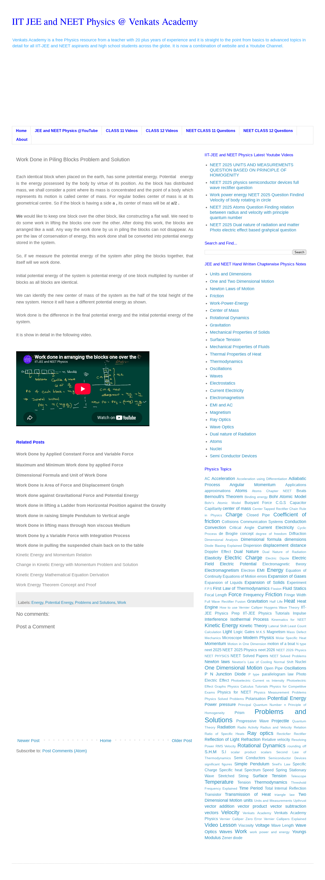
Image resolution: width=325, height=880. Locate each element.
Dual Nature (246, 551)
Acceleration (223, 478)
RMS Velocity (226, 746)
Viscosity (246, 825)
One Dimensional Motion (233, 668)
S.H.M (211, 751)
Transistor (213, 794)
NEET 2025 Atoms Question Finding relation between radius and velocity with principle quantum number (252, 212)
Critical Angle (241, 527)
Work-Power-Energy (229, 303)
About (21, 139)
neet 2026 (266, 650)
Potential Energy (59, 602)
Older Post (182, 740)
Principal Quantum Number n (262, 705)
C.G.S (281, 502)
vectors (211, 812)
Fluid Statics (294, 588)
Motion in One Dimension (246, 644)
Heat (289, 601)
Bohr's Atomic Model (223, 503)
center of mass (237, 508)
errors (262, 576)
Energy (37, 602)
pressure (227, 704)
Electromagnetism (227, 397)
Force (234, 594)
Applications (295, 485)
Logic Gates (244, 632)
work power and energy (270, 832)
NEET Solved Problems (288, 656)
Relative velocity (276, 739)
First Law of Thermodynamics (241, 588)
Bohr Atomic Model (287, 496)
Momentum (215, 643)
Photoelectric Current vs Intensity (258, 680)
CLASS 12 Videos (162, 131)
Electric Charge (243, 558)
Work (121, 602)
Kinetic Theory (253, 625)
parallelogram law (278, 674)
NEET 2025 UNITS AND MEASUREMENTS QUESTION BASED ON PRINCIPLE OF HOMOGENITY (251, 169)
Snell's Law (281, 764)
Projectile (280, 721)
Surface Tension (225, 339)
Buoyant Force (258, 502)
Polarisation (256, 698)
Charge (234, 515)
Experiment (296, 582)
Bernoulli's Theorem (224, 496)
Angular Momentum (253, 484)
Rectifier (300, 734)
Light (227, 631)
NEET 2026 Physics (291, 650)
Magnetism (220, 412)
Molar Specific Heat (291, 638)
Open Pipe (273, 668)
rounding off (296, 746)
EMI (261, 570)
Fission (276, 589)
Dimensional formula (261, 539)
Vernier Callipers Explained (285, 819)
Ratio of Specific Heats (224, 734)
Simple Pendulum (251, 764)
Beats (301, 491)
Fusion (240, 601)
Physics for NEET (234, 692)
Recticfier (284, 734)
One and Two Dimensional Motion (242, 281)
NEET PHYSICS (217, 656)
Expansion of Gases (287, 576)
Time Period (251, 788)
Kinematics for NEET (288, 619)
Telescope (298, 776)
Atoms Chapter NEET (272, 491)
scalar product (243, 752)
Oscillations (221, 368)
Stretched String (233, 776)
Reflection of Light (222, 739)
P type (253, 674)
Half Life (276, 601)
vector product (252, 806)
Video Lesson (220, 825)
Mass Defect (296, 632)
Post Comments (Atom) (64, 750)
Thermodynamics (226, 361)
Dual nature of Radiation (233, 434)
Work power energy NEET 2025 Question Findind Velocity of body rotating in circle (257, 197)
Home (21, 131)
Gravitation (220, 325)
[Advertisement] (162, 90)
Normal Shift (283, 662)
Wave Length (282, 825)
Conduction (295, 521)
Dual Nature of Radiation (284, 552)
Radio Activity (247, 727)
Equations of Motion (239, 576)
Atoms (216, 441)
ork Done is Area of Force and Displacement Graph (72, 485)
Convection (215, 527)
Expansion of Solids (265, 582)
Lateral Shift (277, 626)
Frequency (253, 594)
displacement (275, 545)
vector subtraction (288, 806)
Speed (268, 770)
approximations (218, 491)
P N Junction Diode (225, 674)
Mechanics (213, 638)
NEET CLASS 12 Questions (268, 131)
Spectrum (252, 770)
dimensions (295, 539)
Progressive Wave (252, 721)
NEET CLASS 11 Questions (210, 131)
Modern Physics (258, 637)
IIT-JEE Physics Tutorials (266, 613)
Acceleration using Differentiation (262, 479)
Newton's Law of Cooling (252, 662)
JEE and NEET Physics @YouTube (66, 131)
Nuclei (216, 448)
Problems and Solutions (95, 602)
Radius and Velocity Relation (283, 727)
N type (301, 644)
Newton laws (217, 661)
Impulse (299, 613)
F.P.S (208, 589)
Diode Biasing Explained (223, 546)
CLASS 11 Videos (122, 131)
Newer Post (28, 740)
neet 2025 (213, 650)
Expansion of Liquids (223, 582)
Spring (281, 770)
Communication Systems (261, 521)
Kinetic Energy (221, 625)
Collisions (230, 521)
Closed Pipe (258, 515)
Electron (248, 570)
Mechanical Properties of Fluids (240, 346)
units (248, 800)
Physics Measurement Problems (280, 692)
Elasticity (213, 558)
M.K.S (260, 632)
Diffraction (297, 533)
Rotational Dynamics (229, 317)
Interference (216, 619)
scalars (266, 752)
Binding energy (256, 497)
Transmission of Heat (248, 794)
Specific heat (230, 770)
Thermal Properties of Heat (235, 354)
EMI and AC (221, 405)
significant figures (218, 764)
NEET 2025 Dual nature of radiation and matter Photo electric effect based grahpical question (254, 227)
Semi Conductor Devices (233, 456)
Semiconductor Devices (287, 758)
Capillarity (213, 508)
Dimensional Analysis (221, 540)
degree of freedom (271, 534)
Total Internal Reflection (285, 788)
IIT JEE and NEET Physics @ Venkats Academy (105, 21)
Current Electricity (227, 390)
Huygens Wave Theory (281, 607)
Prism (239, 712)
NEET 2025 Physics (239, 650)
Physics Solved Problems (224, 699)
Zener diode (232, 838)
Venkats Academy (257, 813)
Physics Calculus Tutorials (247, 686)
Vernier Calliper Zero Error (241, 819)
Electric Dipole (277, 558)
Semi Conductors (249, 758)
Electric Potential (238, 564)
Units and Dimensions (230, 274)
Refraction (251, 739)
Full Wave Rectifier (219, 601)
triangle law (285, 795)
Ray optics (260, 733)
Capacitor (298, 502)
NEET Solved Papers (249, 656)
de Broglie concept (236, 533)
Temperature (219, 782)
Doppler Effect (218, 551)
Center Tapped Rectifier (270, 509)
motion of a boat (281, 643)
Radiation (226, 727)
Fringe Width (295, 595)
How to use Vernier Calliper (241, 607)
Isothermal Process (249, 619)
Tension (244, 782)
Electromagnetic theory (284, 564)
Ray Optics (220, 419)
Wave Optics (222, 427)
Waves (216, 376)
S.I (224, 752)
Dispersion (252, 545)
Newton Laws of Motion (232, 288)
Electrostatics (222, 383)
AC (207, 478)
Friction (217, 295)
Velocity (230, 812)
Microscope (232, 638)
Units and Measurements (273, 800)
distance (298, 545)
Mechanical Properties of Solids (240, 332)
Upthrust (299, 800)
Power (211, 704)
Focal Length (216, 595)
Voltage (262, 825)
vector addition (220, 806)
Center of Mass (224, 310)
